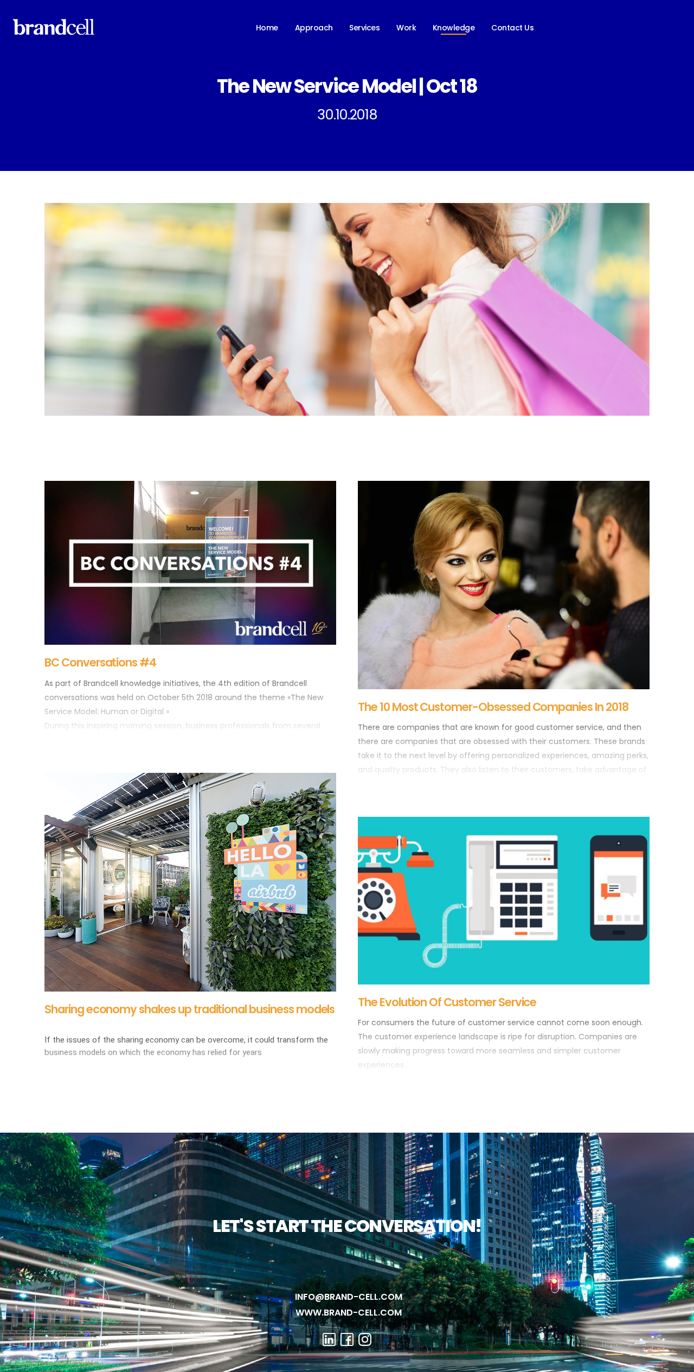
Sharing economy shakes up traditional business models (189, 1009)
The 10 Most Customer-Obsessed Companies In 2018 (493, 707)
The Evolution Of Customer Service (447, 1002)
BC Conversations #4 (100, 662)
